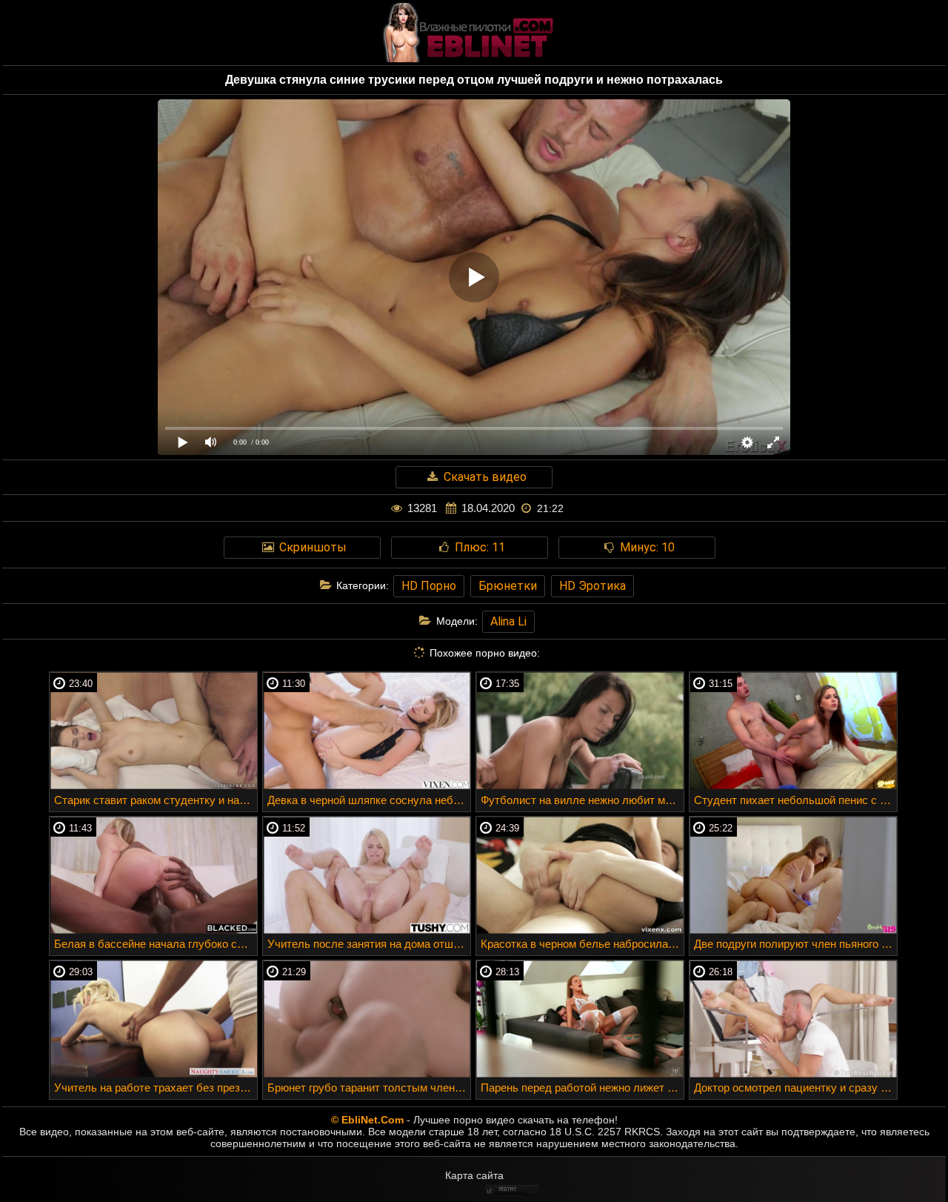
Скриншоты (311, 547)
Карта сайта (474, 1175)
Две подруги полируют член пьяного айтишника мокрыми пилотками (795, 943)
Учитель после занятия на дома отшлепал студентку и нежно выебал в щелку (368, 943)
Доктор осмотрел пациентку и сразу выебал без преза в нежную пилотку (795, 1087)
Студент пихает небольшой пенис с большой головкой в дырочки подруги (795, 800)
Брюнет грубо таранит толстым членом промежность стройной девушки (368, 1087)
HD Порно (428, 586)
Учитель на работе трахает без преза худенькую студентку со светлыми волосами (155, 1087)
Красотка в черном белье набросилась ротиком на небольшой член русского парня (582, 943)
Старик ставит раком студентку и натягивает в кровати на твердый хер (155, 800)
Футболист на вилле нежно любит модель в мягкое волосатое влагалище (582, 800)
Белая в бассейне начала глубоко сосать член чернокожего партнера (155, 943)
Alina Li (508, 621)
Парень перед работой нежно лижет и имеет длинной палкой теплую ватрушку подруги (582, 1087)
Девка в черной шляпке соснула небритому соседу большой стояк (368, 800)
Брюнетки (507, 586)
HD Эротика (592, 586)
